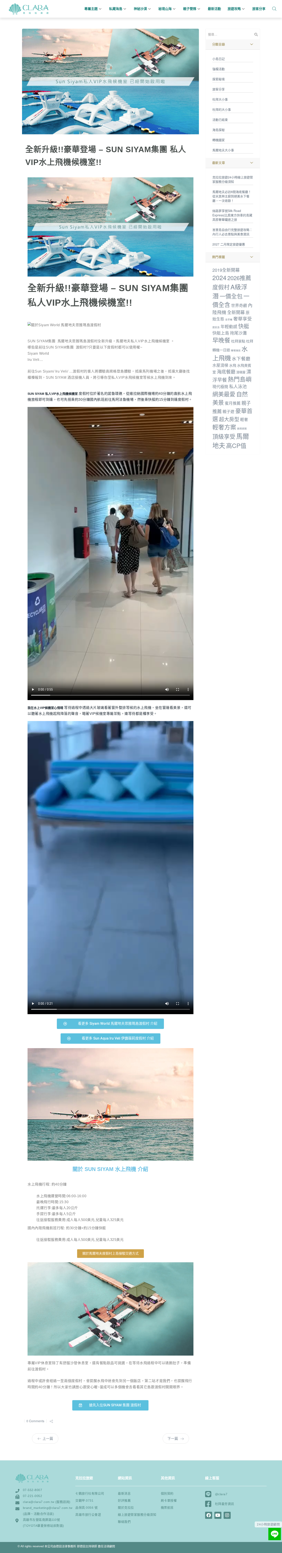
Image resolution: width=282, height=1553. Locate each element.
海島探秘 (218, 129)
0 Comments (35, 1421)
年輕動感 (229, 326)
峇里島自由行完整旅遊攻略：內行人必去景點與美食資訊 (232, 231)
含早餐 (228, 319)
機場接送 (236, 350)
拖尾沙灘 (238, 333)
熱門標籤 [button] (218, 257)
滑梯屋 (240, 372)
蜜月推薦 (233, 403)
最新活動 (214, 8)
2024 (219, 277)
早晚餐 (221, 340)
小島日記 (218, 58)
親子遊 (228, 411)
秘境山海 (165, 8)
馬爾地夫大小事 (223, 150)
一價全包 (231, 296)
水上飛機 (230, 353)
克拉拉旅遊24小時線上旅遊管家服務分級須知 (232, 179)
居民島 (216, 327)
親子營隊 (189, 8)
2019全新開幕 (226, 270)
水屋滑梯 (220, 365)
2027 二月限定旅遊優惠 (228, 244)
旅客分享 (258, 8)
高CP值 (236, 445)
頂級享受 (223, 436)
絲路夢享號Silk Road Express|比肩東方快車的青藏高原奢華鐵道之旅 (232, 215)
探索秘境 (218, 79)
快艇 (243, 326)
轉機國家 (218, 140)
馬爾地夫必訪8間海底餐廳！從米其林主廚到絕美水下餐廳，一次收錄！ (231, 196)
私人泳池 (238, 386)
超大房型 (229, 419)
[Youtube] (217, 1515)
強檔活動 (218, 69)
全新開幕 (236, 312)
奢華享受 (242, 318)
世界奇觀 (239, 305)
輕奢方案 (224, 427)
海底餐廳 (226, 371)
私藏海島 (115, 8)
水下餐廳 (241, 358)
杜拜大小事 (220, 99)
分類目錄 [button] (218, 44)
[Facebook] (208, 1515)
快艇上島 (220, 333)
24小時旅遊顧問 (268, 1524)
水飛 (232, 365)
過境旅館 (242, 428)
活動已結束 (220, 119)
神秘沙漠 (140, 8)
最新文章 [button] (218, 163)
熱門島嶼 (240, 379)
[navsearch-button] (274, 8)
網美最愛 (223, 394)
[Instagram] (227, 1515)
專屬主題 (91, 8)
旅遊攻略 (234, 8)
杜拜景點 (238, 341)
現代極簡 (220, 386)
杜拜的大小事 (221, 109)
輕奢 (244, 419)
